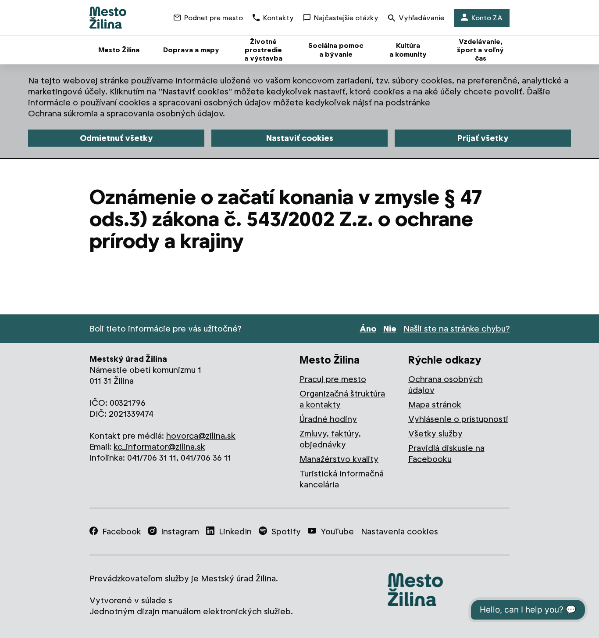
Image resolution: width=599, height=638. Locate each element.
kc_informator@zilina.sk (159, 447)
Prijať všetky (483, 138)
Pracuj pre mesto (333, 379)
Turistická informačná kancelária (342, 479)
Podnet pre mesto (213, 18)
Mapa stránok (434, 404)
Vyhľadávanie (421, 18)
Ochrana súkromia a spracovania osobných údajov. (126, 113)
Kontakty (278, 18)
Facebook (121, 531)
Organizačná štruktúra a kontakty (342, 399)
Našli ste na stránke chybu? (456, 328)
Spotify (286, 531)
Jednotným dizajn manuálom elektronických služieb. (191, 611)
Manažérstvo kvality (339, 459)
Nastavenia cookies (399, 531)
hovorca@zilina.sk (200, 436)
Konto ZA (487, 18)
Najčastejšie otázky (346, 18)
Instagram (180, 531)
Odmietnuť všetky (116, 138)
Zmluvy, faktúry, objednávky (330, 439)
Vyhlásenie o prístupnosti (458, 419)
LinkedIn (235, 531)
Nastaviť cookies (299, 138)
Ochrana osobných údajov (445, 384)
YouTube (337, 531)
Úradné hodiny (328, 419)
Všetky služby (435, 433)
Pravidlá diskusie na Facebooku (446, 453)
